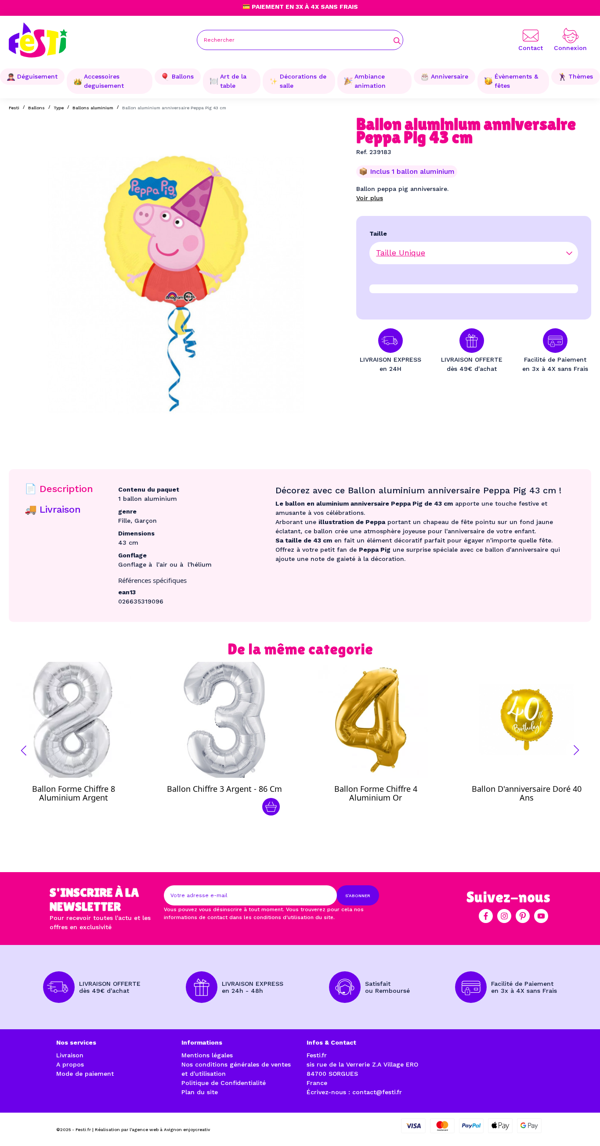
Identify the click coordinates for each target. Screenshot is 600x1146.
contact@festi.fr (377, 1092)
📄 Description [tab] (59, 488)
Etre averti (81, 790)
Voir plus (369, 197)
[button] (23, 750)
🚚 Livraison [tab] (53, 509)
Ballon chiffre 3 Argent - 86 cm (224, 788)
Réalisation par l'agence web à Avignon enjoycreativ (152, 1129)
